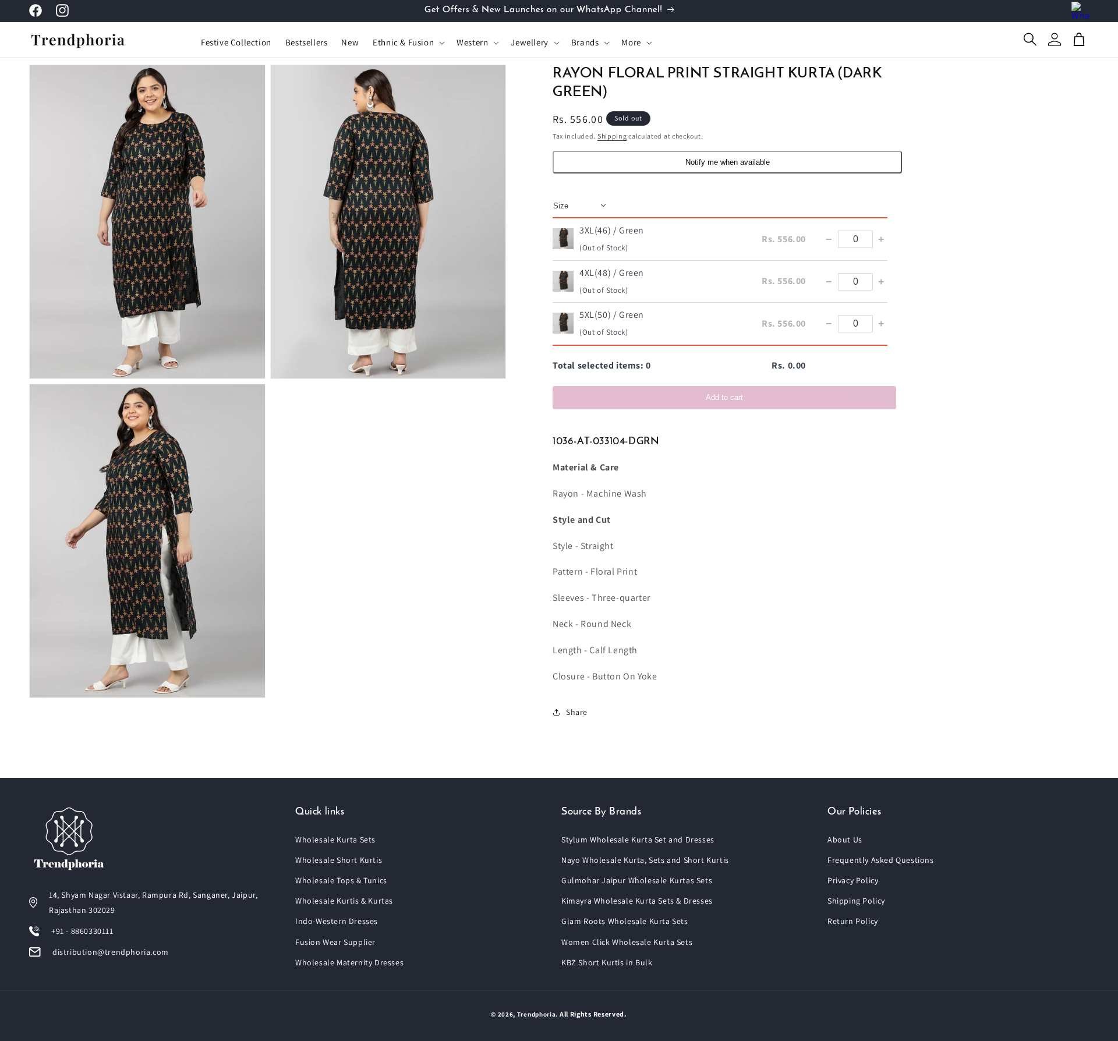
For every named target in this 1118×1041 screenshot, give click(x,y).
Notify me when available (727, 162)
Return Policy (852, 921)
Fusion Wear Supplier (335, 942)
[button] (408, 42)
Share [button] (577, 712)
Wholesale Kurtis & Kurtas (344, 900)
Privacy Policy (852, 880)
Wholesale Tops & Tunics (341, 880)
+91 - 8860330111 (82, 931)
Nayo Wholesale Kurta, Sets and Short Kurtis (645, 860)
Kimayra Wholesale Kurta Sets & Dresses (637, 900)
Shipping (612, 136)
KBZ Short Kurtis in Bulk (606, 962)
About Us (844, 839)
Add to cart (724, 397)
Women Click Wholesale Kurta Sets (626, 942)
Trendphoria (536, 1014)
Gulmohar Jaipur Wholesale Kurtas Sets (636, 880)
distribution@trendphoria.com (110, 952)
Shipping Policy (856, 900)
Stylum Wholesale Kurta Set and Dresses (637, 839)
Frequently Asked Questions (880, 860)
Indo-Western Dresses (336, 921)
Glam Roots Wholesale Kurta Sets (624, 921)
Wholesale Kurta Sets (335, 839)
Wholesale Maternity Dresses (349, 962)
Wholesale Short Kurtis (338, 860)
